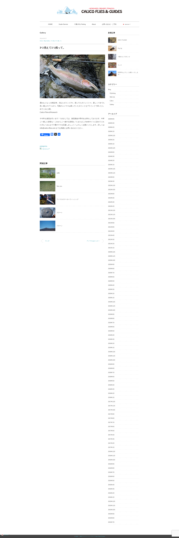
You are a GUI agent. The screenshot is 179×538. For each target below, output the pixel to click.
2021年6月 (111, 231)
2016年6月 (111, 476)
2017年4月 (111, 435)
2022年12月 (111, 185)
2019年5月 (111, 331)
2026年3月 (111, 123)
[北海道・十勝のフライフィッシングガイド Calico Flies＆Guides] (89, 8)
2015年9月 (111, 514)
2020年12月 (111, 252)
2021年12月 (111, 210)
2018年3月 (111, 389)
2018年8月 (111, 368)
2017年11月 (111, 406)
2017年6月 (111, 426)
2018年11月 (111, 356)
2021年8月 (111, 227)
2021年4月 (111, 235)
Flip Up (120, 48)
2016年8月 (111, 468)
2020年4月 (111, 285)
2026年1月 (111, 131)
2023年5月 (111, 177)
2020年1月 (111, 297)
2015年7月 (111, 522)
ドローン (59, 226)
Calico (111, 101)
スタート (59, 212)
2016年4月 (111, 485)
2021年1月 (111, 248)
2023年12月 (111, 169)
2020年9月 (111, 264)
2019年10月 (111, 310)
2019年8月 (111, 318)
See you (59, 186)
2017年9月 (111, 414)
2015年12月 (111, 501)
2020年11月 (111, 256)
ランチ (47, 241)
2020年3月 (111, 289)
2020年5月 (111, 281)
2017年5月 (111, 430)
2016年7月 (111, 472)
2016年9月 (111, 464)
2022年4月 (111, 198)
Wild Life (112, 97)
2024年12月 (111, 148)
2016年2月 (111, 493)
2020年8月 (111, 268)
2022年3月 (111, 202)
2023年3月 (111, 181)
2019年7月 (111, 322)
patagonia (43, 146)
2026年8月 (111, 119)
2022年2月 (111, 206)
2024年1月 (111, 164)
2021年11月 (111, 214)
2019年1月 (111, 347)
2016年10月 (111, 460)
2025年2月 (111, 140)
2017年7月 (111, 422)
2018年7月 (111, 372)
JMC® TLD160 (122, 40)
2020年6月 (111, 277)
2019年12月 (111, 302)
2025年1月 (111, 144)
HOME (50, 24)
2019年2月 (111, 343)
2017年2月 (111, 443)
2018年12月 (111, 352)
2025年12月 (111, 135)
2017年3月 (111, 439)
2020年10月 (111, 260)
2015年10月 (111, 509)
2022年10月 (111, 189)
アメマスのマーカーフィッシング (67, 199)
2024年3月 (111, 156)
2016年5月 (111, 480)
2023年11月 (111, 173)
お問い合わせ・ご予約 (109, 24)
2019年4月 (111, 335)
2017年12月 (111, 401)
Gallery (43, 33)
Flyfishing (113, 93)
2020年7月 (111, 273)
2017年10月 (111, 410)
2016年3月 (111, 489)
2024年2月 (111, 160)
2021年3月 (111, 239)
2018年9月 (111, 364)
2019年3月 (111, 339)
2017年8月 (111, 418)
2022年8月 (111, 194)
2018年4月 (111, 385)
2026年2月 (111, 127)
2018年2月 (111, 393)
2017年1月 (111, 447)
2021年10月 (111, 218)
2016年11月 (111, 455)
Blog (109, 89)
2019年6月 (111, 327)
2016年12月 (111, 451)
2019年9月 (111, 314)
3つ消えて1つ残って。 (56, 40)
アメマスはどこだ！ (93, 241)
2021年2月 (111, 243)
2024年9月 (111, 152)
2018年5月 (111, 381)
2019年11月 (111, 306)
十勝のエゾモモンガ (124, 56)
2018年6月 (111, 376)
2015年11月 (111, 505)
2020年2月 (111, 293)
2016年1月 (111, 497)
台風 (58, 173)
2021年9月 (111, 223)
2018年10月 (111, 360)
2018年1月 (111, 397)
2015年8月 (111, 518)
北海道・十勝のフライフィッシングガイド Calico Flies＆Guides (90, 536)
